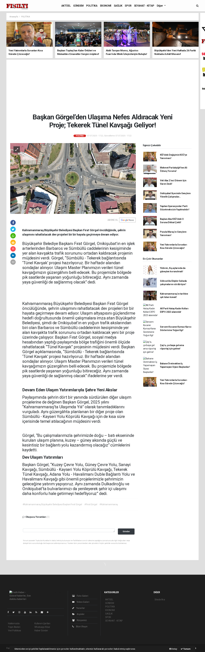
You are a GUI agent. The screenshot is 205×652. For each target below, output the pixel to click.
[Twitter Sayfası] (14, 612)
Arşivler (80, 614)
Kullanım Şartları (42, 623)
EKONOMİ (105, 5)
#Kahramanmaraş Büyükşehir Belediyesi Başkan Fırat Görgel (52, 504)
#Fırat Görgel (90, 504)
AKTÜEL (66, 5)
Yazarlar (80, 608)
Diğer (160, 5)
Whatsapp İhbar (42, 627)
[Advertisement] (103, 86)
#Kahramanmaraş (108, 504)
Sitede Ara (160, 599)
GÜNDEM (78, 5)
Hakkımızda (14, 623)
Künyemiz (81, 620)
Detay (174, 649)
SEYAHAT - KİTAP (144, 5)
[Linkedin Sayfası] (32, 612)
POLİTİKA (92, 5)
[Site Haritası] (43, 612)
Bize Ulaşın (81, 626)
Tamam (187, 649)
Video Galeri (82, 602)
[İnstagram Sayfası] (20, 612)
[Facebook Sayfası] (9, 612)
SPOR (128, 5)
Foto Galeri (82, 596)
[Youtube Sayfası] (26, 612)
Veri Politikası (14, 630)
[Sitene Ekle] (49, 612)
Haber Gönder (41, 630)
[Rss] (37, 612)
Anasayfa (13, 16)
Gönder (126, 531)
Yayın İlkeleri (14, 627)
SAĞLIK (118, 5)
